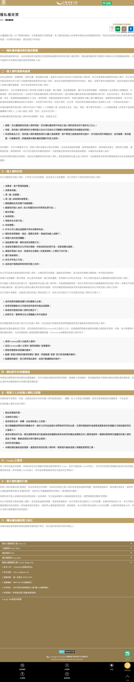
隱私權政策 (9, 20)
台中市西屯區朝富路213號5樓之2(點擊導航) (30, 588)
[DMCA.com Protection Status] (67, 652)
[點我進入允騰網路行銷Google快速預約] (107, 3)
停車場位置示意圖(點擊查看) (24, 593)
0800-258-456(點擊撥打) (22, 582)
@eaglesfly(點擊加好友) (23, 567)
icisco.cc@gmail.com (21, 572)
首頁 (1, 20)
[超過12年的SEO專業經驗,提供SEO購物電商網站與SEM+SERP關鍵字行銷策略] (67, 3)
